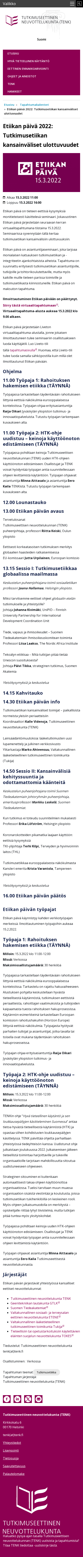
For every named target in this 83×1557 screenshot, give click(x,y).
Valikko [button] (9, 3)
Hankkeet (15, 91)
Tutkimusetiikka (46, 1372)
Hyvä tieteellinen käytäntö (28, 61)
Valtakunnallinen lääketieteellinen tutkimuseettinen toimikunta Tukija (36, 1324)
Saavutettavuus (14, 1466)
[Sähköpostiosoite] (38, 1399)
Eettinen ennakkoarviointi (28, 68)
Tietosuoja (11, 1458)
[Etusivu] (41, 19)
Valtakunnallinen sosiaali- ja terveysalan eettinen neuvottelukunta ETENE (40, 1314)
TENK (11, 84)
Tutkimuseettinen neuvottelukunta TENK (41, 1298)
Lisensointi (11, 1450)
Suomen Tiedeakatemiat (28, 1308)
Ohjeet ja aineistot (22, 76)
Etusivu (13, 53)
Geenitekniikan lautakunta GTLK (34, 1303)
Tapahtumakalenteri (34, 105)
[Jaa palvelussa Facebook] (7, 1399)
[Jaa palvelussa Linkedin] (17, 1399)
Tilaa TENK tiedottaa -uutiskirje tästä (30, 1545)
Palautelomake (14, 1474)
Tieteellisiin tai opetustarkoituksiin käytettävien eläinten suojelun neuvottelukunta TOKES (45, 1333)
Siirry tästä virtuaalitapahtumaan (29, 305)
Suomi (41, 39)
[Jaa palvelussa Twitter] (28, 1399)
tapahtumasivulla (22, 350)
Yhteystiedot (12, 1443)
